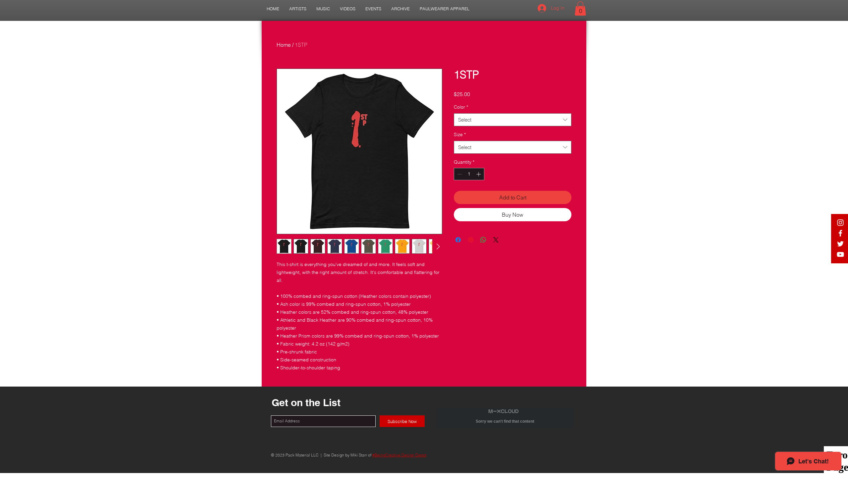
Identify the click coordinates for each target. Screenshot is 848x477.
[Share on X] (496, 240)
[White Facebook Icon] (840, 233)
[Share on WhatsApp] (483, 240)
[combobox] (512, 119)
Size (460, 134)
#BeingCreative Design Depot (399, 454)
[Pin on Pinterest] (471, 240)
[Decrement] (459, 174)
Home (284, 44)
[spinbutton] (469, 174)
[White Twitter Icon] (840, 243)
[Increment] (479, 174)
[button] (297, 9)
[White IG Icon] (840, 222)
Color (461, 107)
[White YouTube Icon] (840, 254)
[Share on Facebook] (458, 240)
